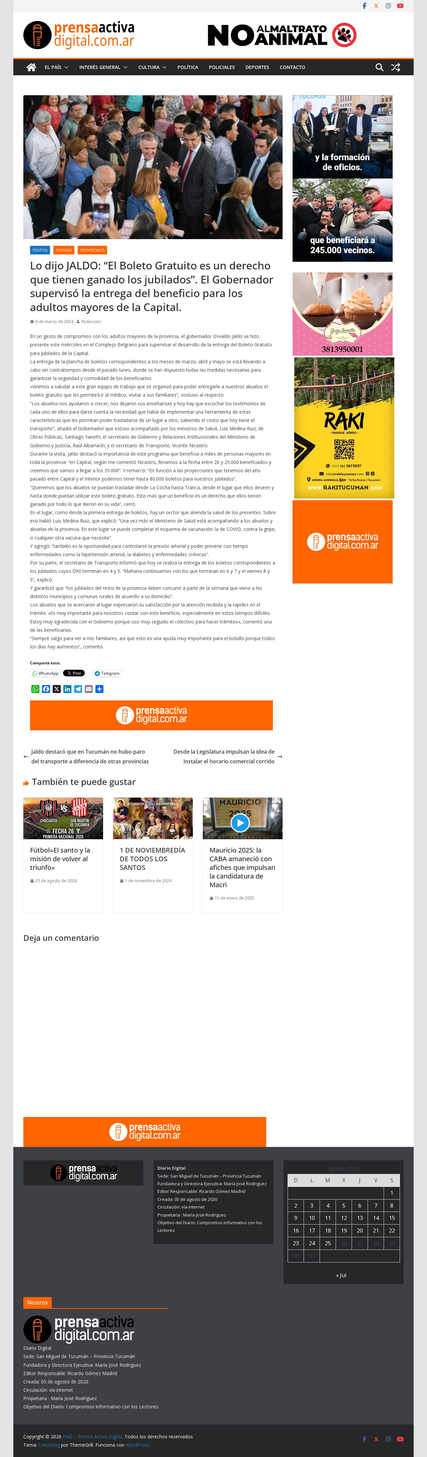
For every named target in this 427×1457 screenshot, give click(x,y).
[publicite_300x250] (343, 504)
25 (328, 1243)
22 (392, 1230)
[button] (65, 67)
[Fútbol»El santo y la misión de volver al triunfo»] (63, 802)
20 (360, 1230)
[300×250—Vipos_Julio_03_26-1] (343, 183)
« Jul (341, 1275)
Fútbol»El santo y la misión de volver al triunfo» (60, 859)
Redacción (91, 321)
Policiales (222, 67)
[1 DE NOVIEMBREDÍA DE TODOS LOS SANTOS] (153, 802)
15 (392, 1218)
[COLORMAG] (78, 1319)
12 (344, 1218)
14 (376, 1218)
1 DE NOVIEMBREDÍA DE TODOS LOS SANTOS (152, 859)
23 (296, 1243)
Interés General (99, 67)
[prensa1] (151, 705)
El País (53, 67)
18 (328, 1230)
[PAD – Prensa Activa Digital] (31, 67)
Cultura (148, 67)
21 (376, 1230)
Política (187, 67)
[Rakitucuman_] (344, 361)
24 (312, 1243)
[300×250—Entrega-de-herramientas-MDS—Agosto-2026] (343, 99)
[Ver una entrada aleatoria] (396, 67)
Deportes (257, 67)
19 (344, 1230)
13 (360, 1218)
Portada (64, 250)
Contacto (292, 67)
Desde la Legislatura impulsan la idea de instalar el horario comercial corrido (224, 756)
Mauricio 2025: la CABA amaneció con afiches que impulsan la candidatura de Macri (242, 867)
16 (296, 1230)
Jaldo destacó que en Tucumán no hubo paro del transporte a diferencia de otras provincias (90, 756)
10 (312, 1218)
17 (312, 1230)
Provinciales (92, 250)
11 (328, 1218)
